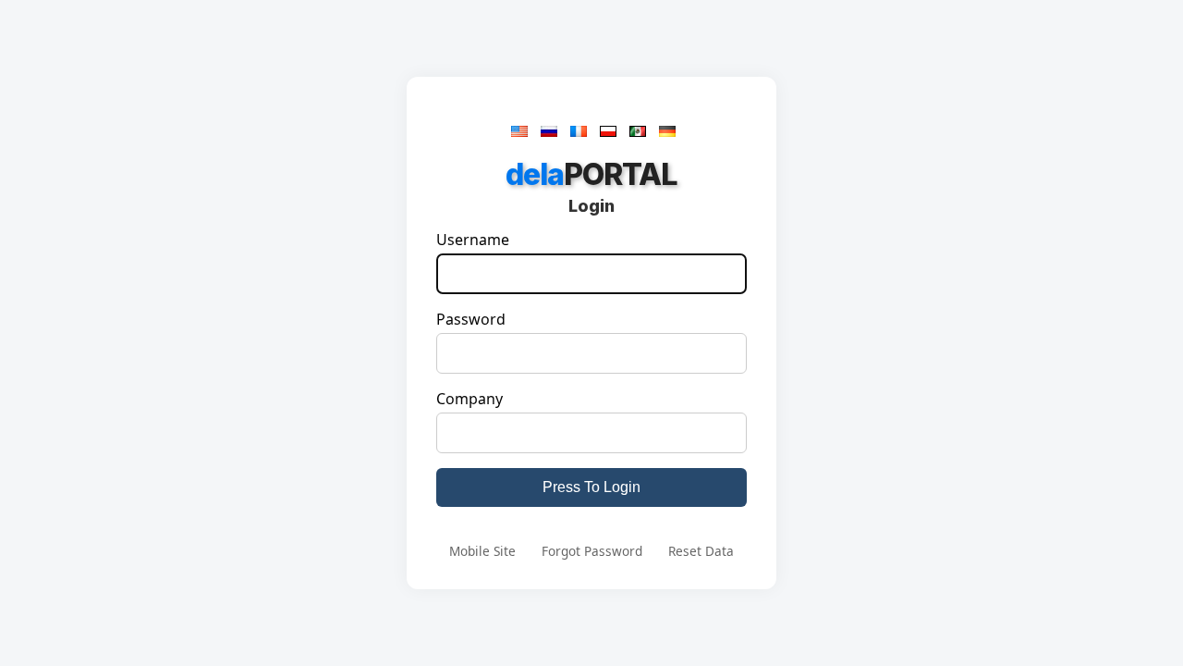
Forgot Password (592, 551)
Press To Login (591, 487)
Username (472, 239)
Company (469, 398)
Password (471, 319)
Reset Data (701, 551)
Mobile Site (482, 551)
